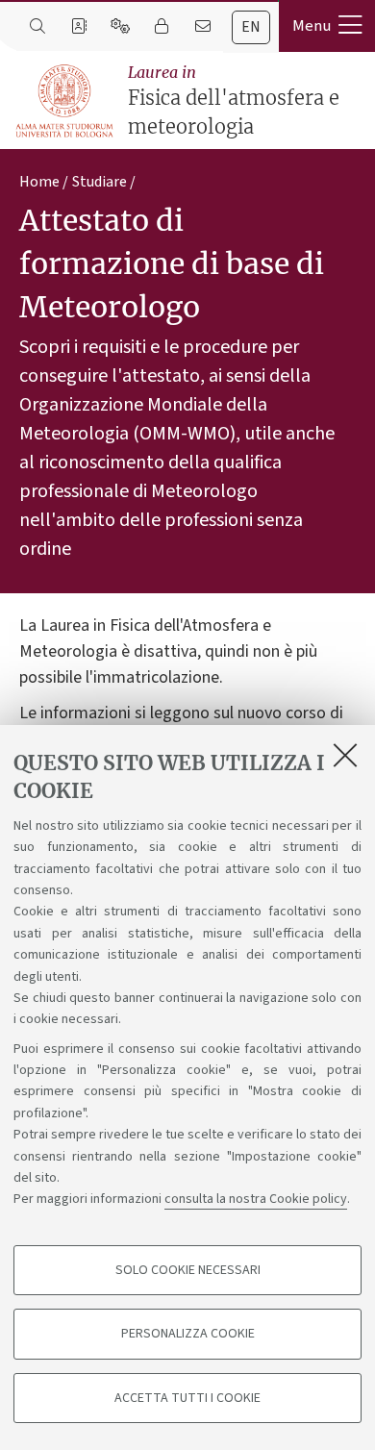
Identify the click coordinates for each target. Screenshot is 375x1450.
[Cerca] (37, 27)
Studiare (99, 181)
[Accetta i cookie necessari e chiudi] (345, 754)
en (251, 27)
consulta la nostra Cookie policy (255, 1199)
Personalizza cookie (188, 1333)
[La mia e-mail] (202, 27)
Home (39, 181)
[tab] (251, 27)
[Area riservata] (161, 27)
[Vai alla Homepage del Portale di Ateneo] (65, 101)
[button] (327, 26)
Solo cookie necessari (188, 1270)
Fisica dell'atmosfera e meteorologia (233, 100)
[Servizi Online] (119, 27)
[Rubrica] (78, 27)
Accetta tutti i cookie (187, 1398)
